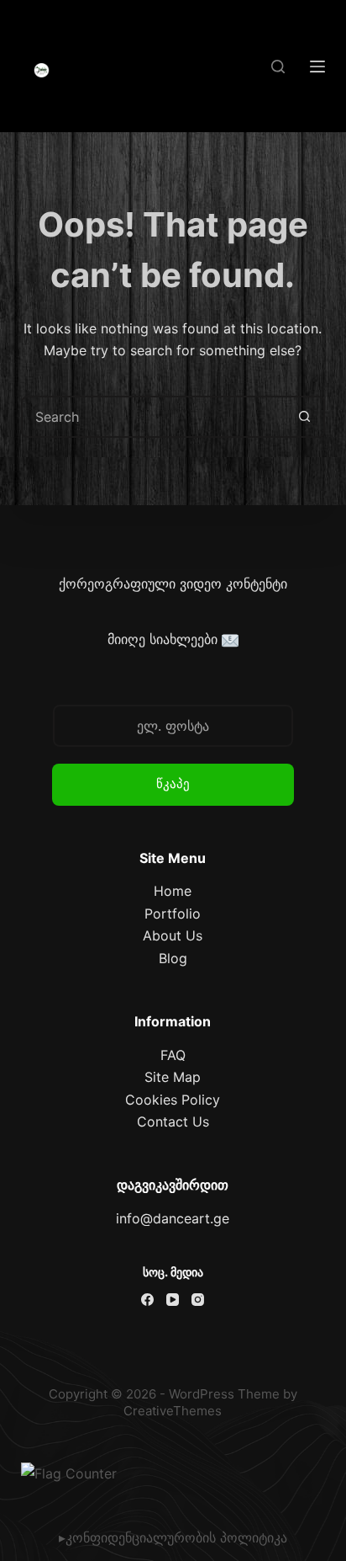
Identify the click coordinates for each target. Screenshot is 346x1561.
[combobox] (154, 417)
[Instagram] (197, 1299)
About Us (172, 935)
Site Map (172, 1076)
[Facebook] (147, 1299)
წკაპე (173, 783)
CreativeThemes (172, 1411)
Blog (173, 958)
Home (172, 890)
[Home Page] (42, 70)
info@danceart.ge (172, 1218)
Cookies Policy (172, 1099)
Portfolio (172, 913)
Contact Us (173, 1121)
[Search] (278, 66)
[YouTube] (172, 1299)
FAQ (173, 1055)
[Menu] (317, 66)
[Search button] (304, 416)
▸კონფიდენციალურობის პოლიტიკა (173, 1537)
